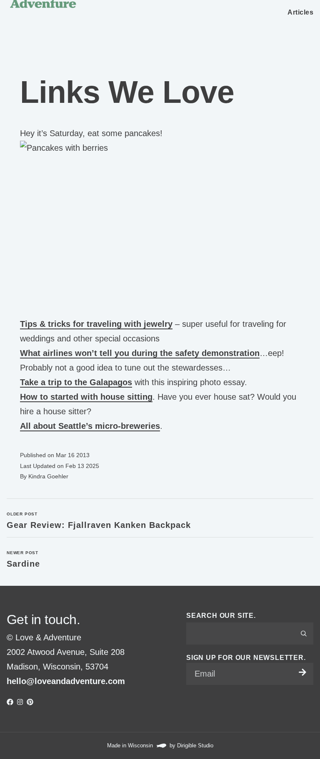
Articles (300, 12)
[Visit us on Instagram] (20, 702)
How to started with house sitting (86, 396)
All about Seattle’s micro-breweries (90, 426)
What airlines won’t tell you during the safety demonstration (140, 353)
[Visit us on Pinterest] (30, 702)
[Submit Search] (303, 633)
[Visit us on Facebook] (10, 702)
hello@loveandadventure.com (66, 681)
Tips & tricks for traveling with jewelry (96, 323)
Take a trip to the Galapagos (76, 382)
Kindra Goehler (48, 476)
